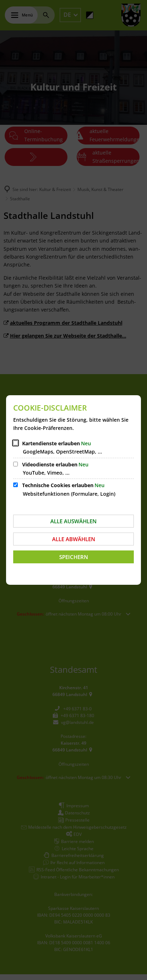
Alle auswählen (73, 521)
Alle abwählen (73, 539)
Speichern (73, 556)
